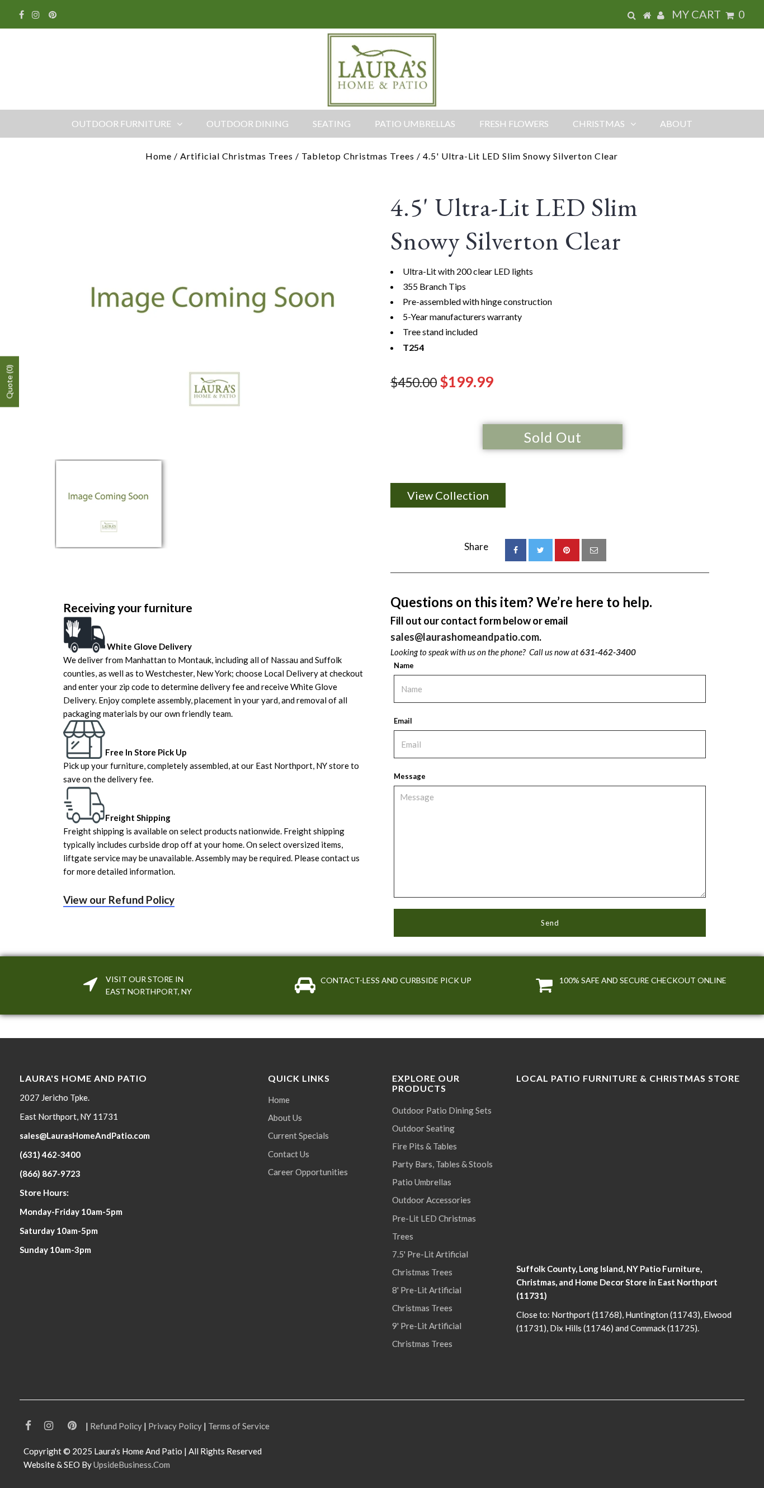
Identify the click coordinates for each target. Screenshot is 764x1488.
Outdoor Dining (247, 123)
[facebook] (515, 550)
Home (158, 156)
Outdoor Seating (423, 1128)
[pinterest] (567, 550)
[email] (594, 550)
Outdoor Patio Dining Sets (442, 1110)
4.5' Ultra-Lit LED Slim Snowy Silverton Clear (514, 224)
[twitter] (541, 550)
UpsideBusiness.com (131, 1464)
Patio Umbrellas (415, 123)
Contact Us (288, 1154)
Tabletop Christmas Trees (357, 156)
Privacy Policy (175, 1426)
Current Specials (298, 1135)
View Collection (448, 495)
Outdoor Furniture (121, 123)
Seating (332, 123)
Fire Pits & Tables (424, 1146)
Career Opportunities (308, 1172)
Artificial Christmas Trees (236, 156)
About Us (285, 1118)
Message (410, 776)
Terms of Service (239, 1426)
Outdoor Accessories (431, 1200)
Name (404, 665)
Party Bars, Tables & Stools (442, 1164)
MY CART (708, 14)
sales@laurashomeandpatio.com (464, 637)
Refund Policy (116, 1426)
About (676, 123)
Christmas (599, 123)
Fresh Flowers (514, 123)
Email (403, 720)
